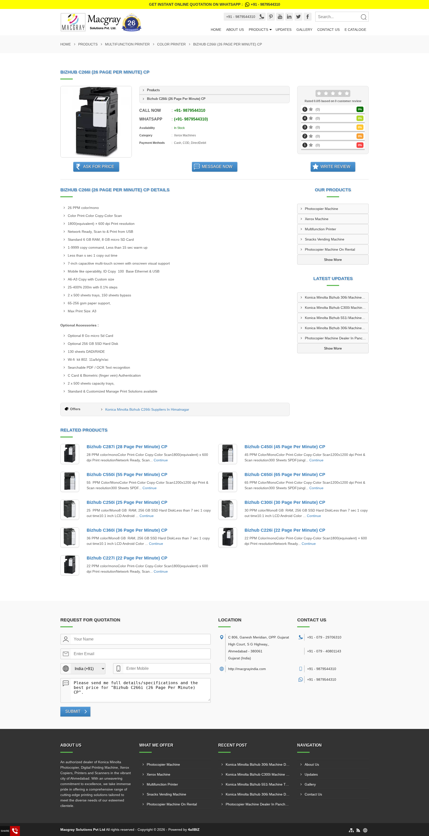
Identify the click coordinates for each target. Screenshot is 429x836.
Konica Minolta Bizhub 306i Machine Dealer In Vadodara (336, 297)
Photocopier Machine (321, 209)
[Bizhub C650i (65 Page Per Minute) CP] (227, 482)
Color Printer (171, 44)
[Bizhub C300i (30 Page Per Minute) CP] (227, 510)
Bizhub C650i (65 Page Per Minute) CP (285, 474)
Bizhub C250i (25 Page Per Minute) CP (127, 502)
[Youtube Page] (280, 17)
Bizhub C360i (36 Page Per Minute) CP (127, 530)
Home (216, 30)
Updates (283, 30)
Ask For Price (98, 166)
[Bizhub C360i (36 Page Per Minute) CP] (70, 538)
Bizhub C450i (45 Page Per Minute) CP (285, 446)
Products (258, 30)
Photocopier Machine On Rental (330, 249)
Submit (72, 711)
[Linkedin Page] (289, 17)
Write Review (335, 166)
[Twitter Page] (298, 17)
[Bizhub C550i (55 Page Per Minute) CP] (70, 482)
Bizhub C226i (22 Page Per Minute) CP (285, 530)
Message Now (217, 166)
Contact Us (328, 30)
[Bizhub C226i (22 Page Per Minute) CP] (227, 538)
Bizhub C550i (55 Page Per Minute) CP (127, 474)
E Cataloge (355, 30)
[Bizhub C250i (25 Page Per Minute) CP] (70, 510)
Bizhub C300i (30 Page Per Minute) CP (285, 502)
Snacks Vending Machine (324, 239)
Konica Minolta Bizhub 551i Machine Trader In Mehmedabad (336, 318)
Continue (161, 460)
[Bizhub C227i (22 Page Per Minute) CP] (70, 565)
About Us (235, 30)
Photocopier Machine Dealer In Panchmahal (336, 338)
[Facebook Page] (308, 17)
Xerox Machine (316, 219)
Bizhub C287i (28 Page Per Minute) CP (127, 446)
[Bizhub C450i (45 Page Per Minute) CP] (227, 454)
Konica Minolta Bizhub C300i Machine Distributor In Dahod (336, 308)
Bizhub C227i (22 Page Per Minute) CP (127, 558)
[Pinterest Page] (271, 17)
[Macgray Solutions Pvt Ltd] (134, 22)
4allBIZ (194, 830)
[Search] (363, 17)
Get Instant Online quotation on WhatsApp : (214, 4)
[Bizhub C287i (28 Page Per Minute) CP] (70, 454)
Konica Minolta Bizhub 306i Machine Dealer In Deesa (336, 328)
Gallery (304, 30)
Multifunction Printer (127, 44)
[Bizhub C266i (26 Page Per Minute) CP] (96, 121)
